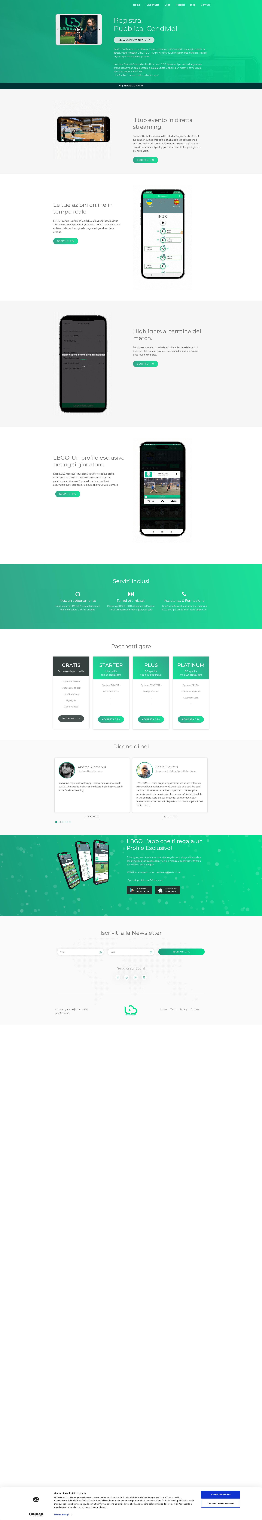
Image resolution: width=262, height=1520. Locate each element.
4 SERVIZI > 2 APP (131, 85)
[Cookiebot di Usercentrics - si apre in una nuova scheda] (36, 1515)
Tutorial (180, 5)
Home (136, 5)
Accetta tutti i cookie (220, 1494)
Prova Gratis (71, 718)
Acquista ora (111, 719)
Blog (192, 5)
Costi (167, 5)
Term (173, 1009)
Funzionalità (152, 5)
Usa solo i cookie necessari (221, 1503)
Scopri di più (145, 160)
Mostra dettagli (61, 1514)
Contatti (205, 5)
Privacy (183, 1009)
